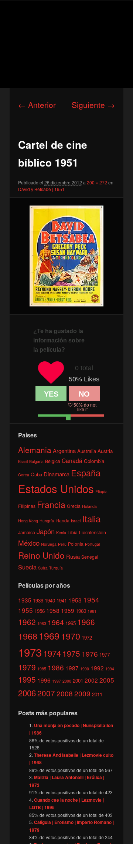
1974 (52, 653)
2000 (66, 681)
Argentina (64, 450)
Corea (23, 474)
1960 (81, 610)
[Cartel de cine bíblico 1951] (66, 256)
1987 (72, 668)
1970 (70, 636)
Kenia (61, 532)
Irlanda (62, 520)
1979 (27, 667)
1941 (62, 600)
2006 (27, 693)
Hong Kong (28, 520)
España (85, 472)
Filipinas (26, 506)
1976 (90, 653)
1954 (91, 599)
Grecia (74, 506)
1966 (86, 621)
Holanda (89, 506)
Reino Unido (41, 555)
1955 (25, 610)
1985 (41, 668)
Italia (91, 518)
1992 (97, 668)
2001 (78, 680)
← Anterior (37, 104)
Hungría (47, 520)
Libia (73, 532)
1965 (70, 623)
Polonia (75, 544)
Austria (105, 450)
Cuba (36, 474)
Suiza (43, 568)
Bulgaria (36, 461)
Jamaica (26, 532)
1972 (87, 637)
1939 (38, 600)
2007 (46, 693)
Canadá (72, 460)
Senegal (89, 557)
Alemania (34, 449)
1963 (41, 623)
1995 (27, 679)
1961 (92, 611)
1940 (50, 600)
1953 (75, 600)
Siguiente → (93, 104)
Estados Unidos (56, 488)
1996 (44, 680)
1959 (67, 610)
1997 (56, 681)
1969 (49, 635)
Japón (46, 531)
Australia (86, 450)
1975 (71, 653)
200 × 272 (97, 182)
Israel (76, 520)
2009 (82, 693)
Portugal (92, 544)
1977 (104, 654)
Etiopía (101, 491)
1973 (30, 652)
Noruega (49, 544)
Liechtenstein (92, 532)
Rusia (73, 556)
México (29, 543)
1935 (24, 600)
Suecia (27, 566)
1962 (27, 621)
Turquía (56, 568)
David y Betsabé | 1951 (41, 189)
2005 (106, 679)
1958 (52, 610)
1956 (39, 610)
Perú (62, 544)
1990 (84, 668)
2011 (97, 694)
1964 (56, 622)
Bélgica (52, 461)
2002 (91, 680)
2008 (65, 693)
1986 (56, 667)
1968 (27, 636)
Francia (51, 504)
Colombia (94, 460)
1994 (109, 668)
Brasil (23, 461)
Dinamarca (56, 474)
